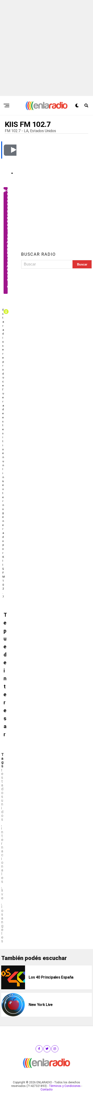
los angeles (2, 924)
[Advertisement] (46, 47)
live (2, 894)
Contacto (46, 1089)
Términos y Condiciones (65, 1086)
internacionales (2, 855)
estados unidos (2, 796)
